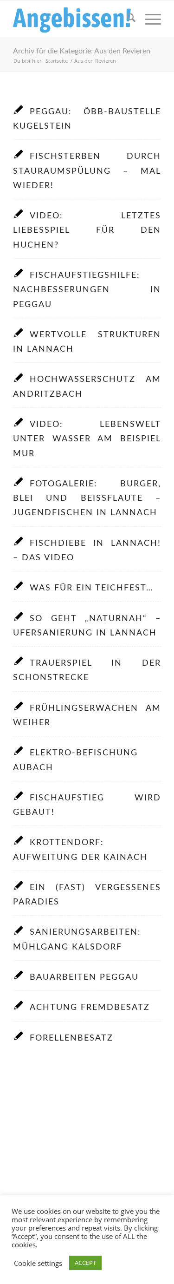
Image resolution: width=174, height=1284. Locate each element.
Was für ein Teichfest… (92, 587)
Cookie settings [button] (38, 1263)
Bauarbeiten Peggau (84, 977)
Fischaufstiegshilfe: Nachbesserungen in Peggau (87, 290)
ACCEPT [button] (85, 1262)
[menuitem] (126, 19)
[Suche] (126, 19)
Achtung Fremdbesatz (90, 1007)
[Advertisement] (87, 1166)
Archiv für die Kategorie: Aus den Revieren (81, 51)
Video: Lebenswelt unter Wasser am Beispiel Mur (87, 439)
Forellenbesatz (71, 1038)
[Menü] (148, 19)
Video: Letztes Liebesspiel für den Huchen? (87, 230)
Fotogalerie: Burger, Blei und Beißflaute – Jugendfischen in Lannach (87, 498)
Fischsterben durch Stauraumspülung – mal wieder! (87, 171)
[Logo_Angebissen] (72, 19)
